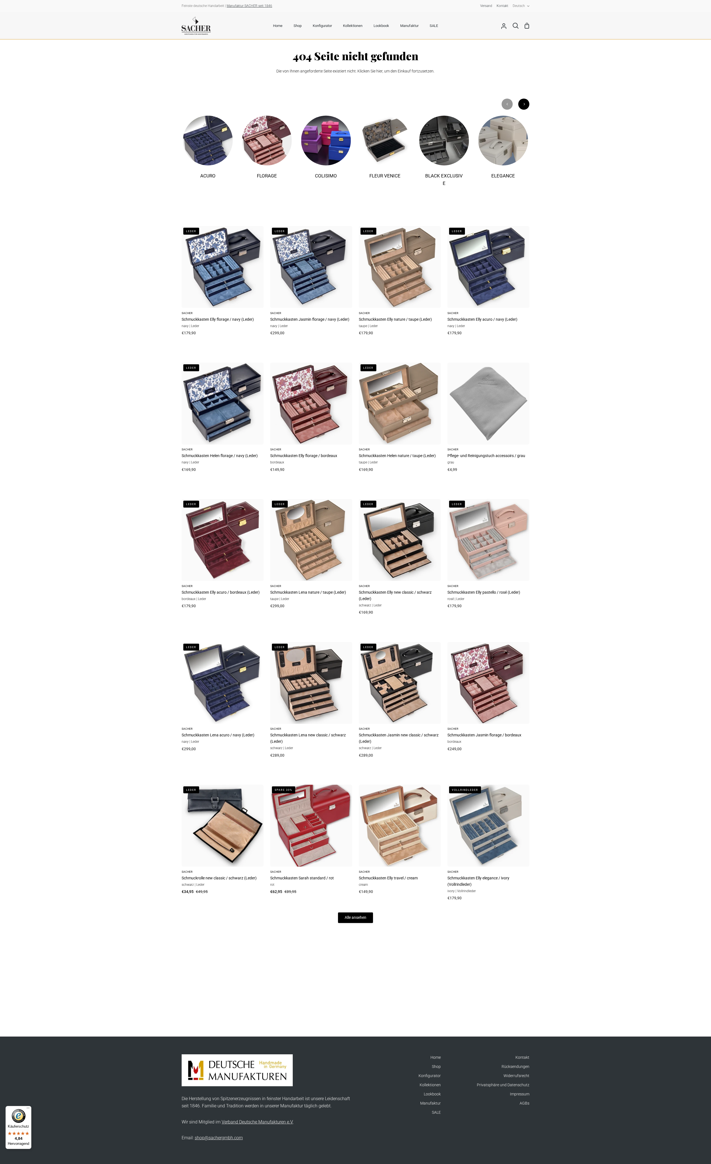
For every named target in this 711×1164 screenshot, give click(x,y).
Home (435, 1057)
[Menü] (28, 1109)
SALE (436, 1112)
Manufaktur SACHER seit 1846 (249, 6)
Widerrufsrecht (516, 1075)
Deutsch (519, 6)
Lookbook (432, 1094)
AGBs (524, 1103)
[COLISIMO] (326, 151)
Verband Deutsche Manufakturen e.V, (257, 1122)
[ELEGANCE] (503, 151)
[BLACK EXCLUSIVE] (444, 155)
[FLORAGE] (267, 151)
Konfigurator (430, 1075)
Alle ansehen (355, 917)
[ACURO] (208, 151)
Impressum (519, 1094)
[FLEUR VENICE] (385, 151)
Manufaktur (430, 1103)
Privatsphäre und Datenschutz (503, 1085)
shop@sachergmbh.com (219, 1137)
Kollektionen (430, 1085)
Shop (436, 1066)
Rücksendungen (515, 1066)
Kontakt (522, 1057)
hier (379, 71)
